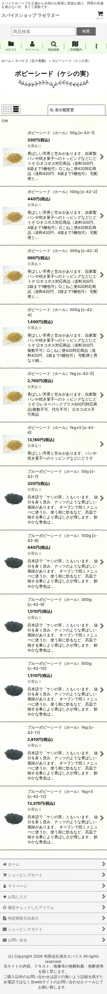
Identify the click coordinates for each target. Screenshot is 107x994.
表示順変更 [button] (64, 109)
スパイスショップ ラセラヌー (30, 15)
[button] (53, 46)
